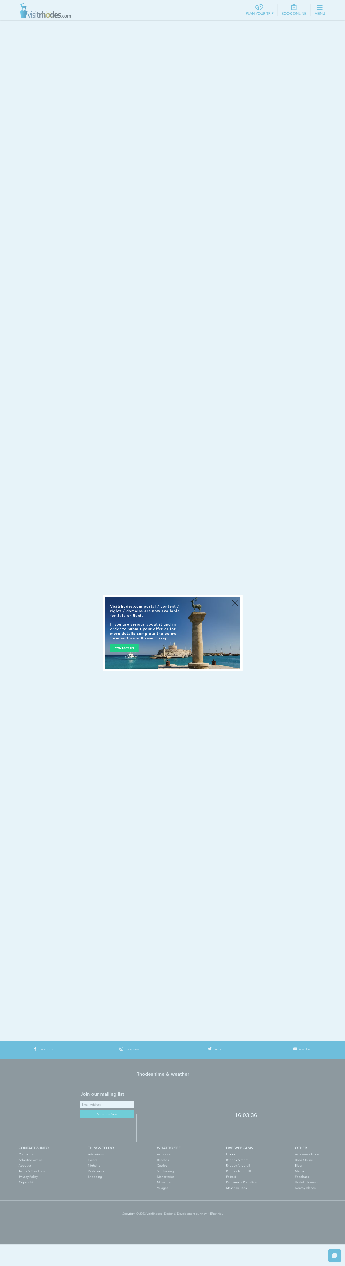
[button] (235, 603)
